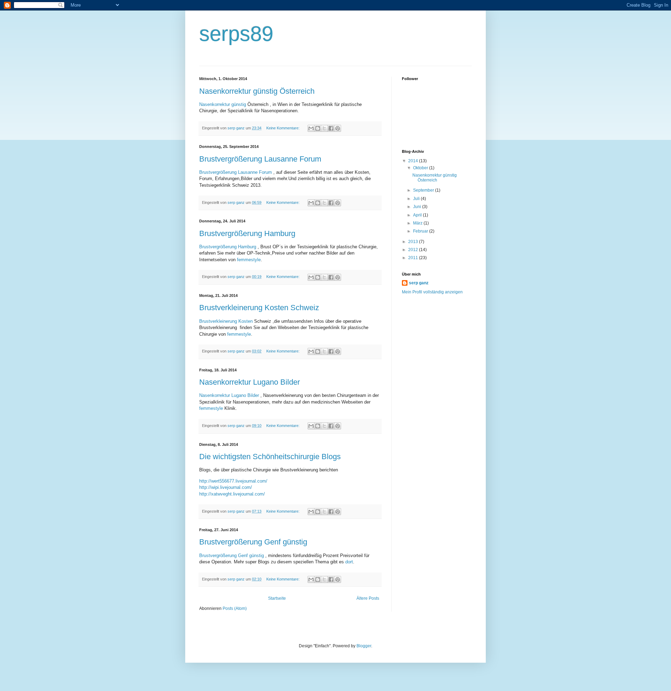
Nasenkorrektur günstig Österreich (257, 91)
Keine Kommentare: (283, 128)
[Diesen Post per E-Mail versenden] (311, 128)
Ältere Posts (367, 598)
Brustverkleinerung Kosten (226, 321)
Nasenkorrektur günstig (222, 104)
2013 (413, 241)
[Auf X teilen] (324, 128)
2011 (413, 257)
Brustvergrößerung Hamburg (247, 233)
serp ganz (418, 282)
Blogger (363, 645)
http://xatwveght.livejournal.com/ (232, 494)
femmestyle (249, 259)
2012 (413, 249)
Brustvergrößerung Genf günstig (253, 541)
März (418, 223)
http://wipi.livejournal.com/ (225, 487)
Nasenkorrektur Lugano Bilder (249, 382)
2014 (413, 160)
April (418, 215)
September (424, 190)
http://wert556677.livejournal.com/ (233, 481)
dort (349, 561)
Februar (421, 231)
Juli (417, 198)
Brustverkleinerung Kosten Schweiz (259, 307)
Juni (417, 206)
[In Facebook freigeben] (330, 128)
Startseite (277, 598)
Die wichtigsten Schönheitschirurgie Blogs (270, 456)
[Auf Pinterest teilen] (337, 128)
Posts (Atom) (235, 608)
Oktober (421, 167)
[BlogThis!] (317, 128)
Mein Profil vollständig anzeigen (432, 292)
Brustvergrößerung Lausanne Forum (260, 159)
